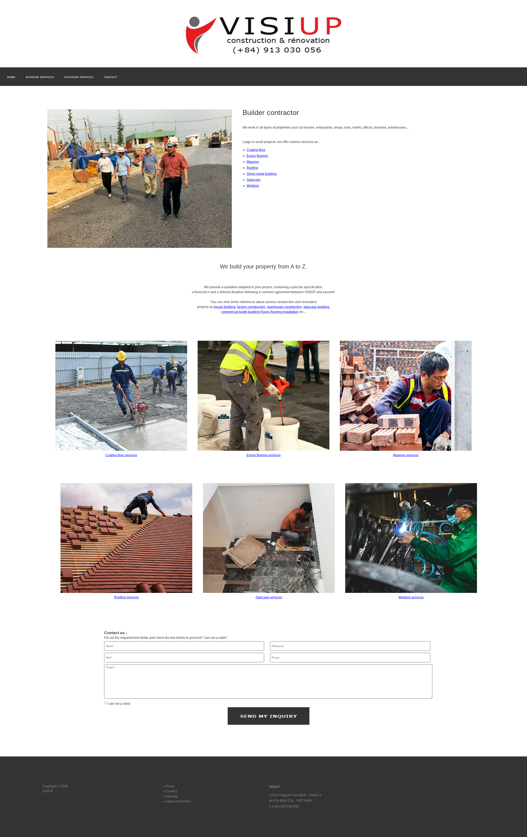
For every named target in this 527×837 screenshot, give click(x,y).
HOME (11, 77)
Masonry (253, 162)
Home (170, 786)
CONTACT (110, 77)
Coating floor (256, 150)
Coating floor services (121, 455)
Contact (171, 791)
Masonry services (406, 455)
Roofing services (126, 597)
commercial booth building (240, 312)
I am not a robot (118, 703)
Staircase (253, 179)
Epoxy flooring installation (279, 312)
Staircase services (268, 597)
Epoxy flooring (257, 156)
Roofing (252, 168)
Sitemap (172, 796)
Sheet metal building (262, 174)
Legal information (178, 801)
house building (225, 307)
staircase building (316, 307)
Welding (253, 185)
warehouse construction (284, 307)
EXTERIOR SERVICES (79, 77)
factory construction (251, 307)
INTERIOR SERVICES (40, 77)
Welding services (411, 597)
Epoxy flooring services (264, 455)
